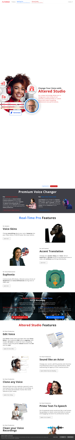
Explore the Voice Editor (9, 348)
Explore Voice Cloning (8, 395)
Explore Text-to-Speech (45, 417)
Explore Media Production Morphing (48, 370)
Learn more (6, 238)
